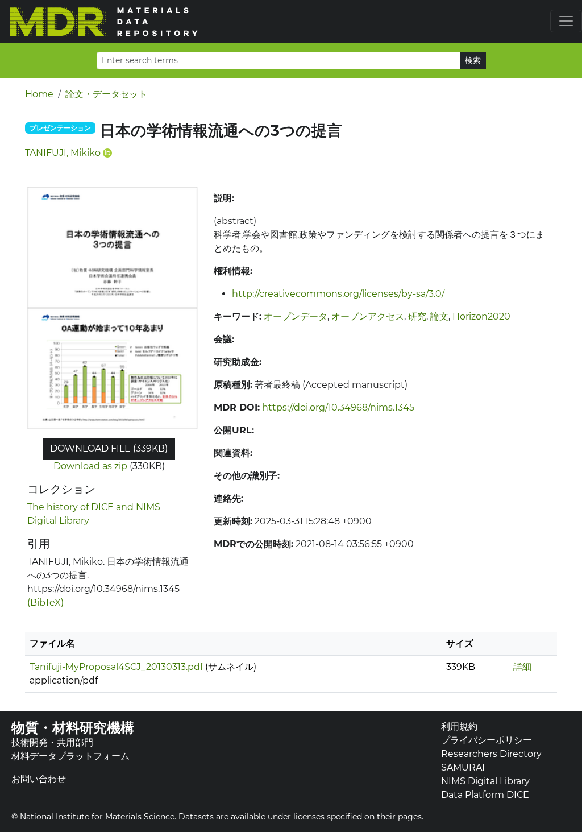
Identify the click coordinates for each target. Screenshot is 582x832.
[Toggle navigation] (566, 21)
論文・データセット (106, 94)
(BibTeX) (45, 602)
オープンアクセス (367, 316)
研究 (417, 316)
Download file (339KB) (109, 448)
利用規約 (459, 726)
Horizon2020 (481, 316)
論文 (439, 316)
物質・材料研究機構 (72, 727)
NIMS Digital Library (485, 781)
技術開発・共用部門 (52, 742)
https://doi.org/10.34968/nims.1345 (338, 407)
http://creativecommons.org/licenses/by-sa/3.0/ (338, 293)
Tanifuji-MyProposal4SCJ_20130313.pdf (116, 666)
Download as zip (90, 466)
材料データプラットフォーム (70, 756)
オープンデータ (295, 316)
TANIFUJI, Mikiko (63, 152)
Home (39, 94)
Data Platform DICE (485, 794)
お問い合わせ (38, 778)
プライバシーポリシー (486, 740)
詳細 (522, 666)
